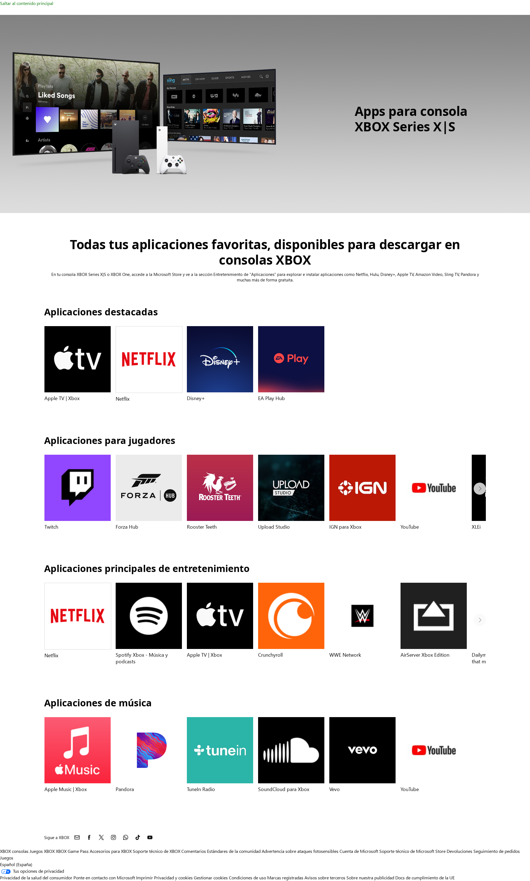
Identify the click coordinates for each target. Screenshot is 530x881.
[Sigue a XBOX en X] (101, 837)
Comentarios (193, 851)
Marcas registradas (285, 877)
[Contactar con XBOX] (77, 837)
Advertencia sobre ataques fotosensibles (300, 851)
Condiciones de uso (248, 877)
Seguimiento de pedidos (496, 851)
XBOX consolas (14, 851)
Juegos (6, 858)
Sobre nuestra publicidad (370, 877)
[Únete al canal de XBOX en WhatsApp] (125, 837)
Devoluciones (459, 851)
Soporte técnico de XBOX (157, 851)
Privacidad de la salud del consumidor (36, 877)
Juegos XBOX (43, 851)
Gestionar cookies (211, 877)
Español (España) (16, 864)
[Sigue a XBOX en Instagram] (113, 837)
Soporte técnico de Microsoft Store (412, 851)
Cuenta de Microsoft (359, 851)
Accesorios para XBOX (111, 851)
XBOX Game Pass (72, 851)
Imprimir (144, 877)
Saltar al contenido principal (26, 3)
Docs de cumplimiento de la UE (425, 877)
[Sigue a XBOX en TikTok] (137, 837)
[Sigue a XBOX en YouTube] (149, 837)
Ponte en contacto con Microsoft (104, 877)
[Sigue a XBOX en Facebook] (89, 837)
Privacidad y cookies (173, 877)
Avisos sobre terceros (324, 877)
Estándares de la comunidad (234, 851)
